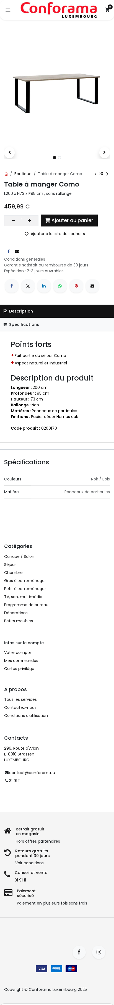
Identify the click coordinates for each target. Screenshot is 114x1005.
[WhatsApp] (60, 286)
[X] (28, 286)
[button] (9, 152)
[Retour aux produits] (101, 174)
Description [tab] (20, 311)
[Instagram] (100, 952)
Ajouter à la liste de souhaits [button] (58, 233)
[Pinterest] (76, 286)
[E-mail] (92, 286)
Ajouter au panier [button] (72, 220)
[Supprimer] (13, 220)
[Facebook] (11, 286)
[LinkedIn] (44, 286)
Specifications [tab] (23, 324)
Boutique (23, 174)
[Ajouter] (29, 220)
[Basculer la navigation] (8, 10)
